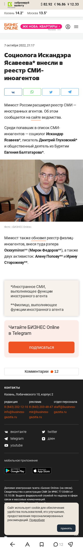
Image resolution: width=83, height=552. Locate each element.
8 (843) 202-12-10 (16, 407)
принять (66, 528)
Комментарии (42, 371)
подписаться (41, 347)
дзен (51, 439)
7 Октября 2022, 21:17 (19, 45)
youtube (16, 445)
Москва (32, 13)
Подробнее (37, 520)
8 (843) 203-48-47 (41, 407)
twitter (52, 432)
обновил (38, 238)
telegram (17, 439)
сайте (36, 117)
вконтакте (18, 432)
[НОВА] (40, 26)
